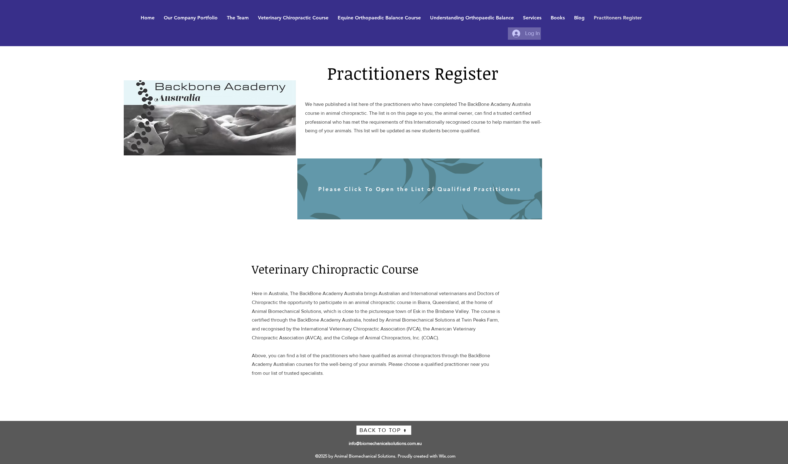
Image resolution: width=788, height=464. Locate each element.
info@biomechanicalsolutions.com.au (385, 443)
